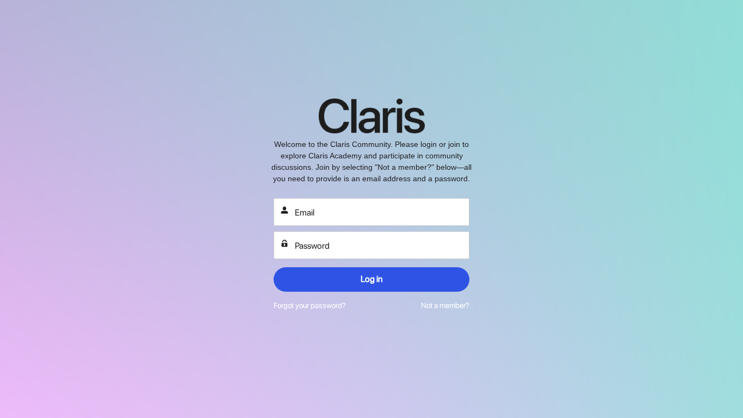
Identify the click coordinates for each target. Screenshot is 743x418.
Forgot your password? (310, 305)
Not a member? (445, 305)
